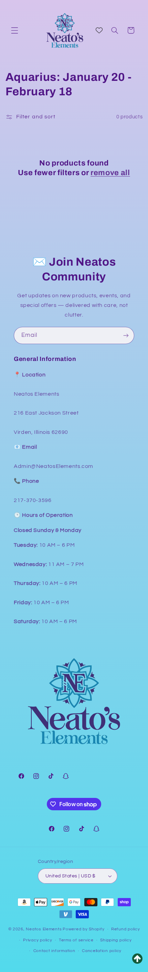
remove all (110, 173)
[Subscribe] (126, 335)
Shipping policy (115, 940)
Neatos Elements (44, 929)
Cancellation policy (101, 951)
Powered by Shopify (83, 929)
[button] (14, 30)
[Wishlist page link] (99, 30)
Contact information (54, 951)
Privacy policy (37, 940)
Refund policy (125, 929)
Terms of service (76, 940)
